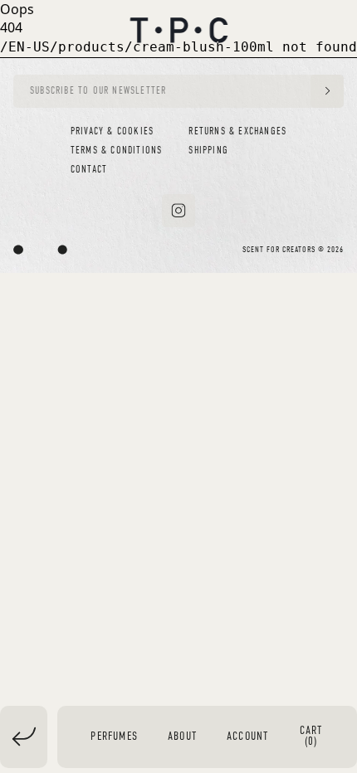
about (182, 737)
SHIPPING (208, 151)
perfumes (114, 737)
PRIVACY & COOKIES (112, 132)
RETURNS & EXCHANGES (237, 132)
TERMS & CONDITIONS (117, 151)
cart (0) (311, 736)
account (247, 737)
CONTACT (89, 170)
